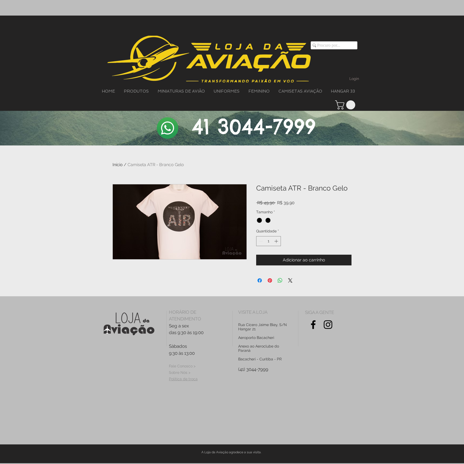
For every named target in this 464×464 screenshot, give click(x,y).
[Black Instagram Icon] (328, 324)
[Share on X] (290, 280)
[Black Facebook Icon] (313, 324)
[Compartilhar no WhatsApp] (280, 280)
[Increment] (276, 241)
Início (118, 164)
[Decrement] (260, 241)
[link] (346, 104)
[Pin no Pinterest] (270, 280)
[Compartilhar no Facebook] (259, 280)
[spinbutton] (268, 241)
